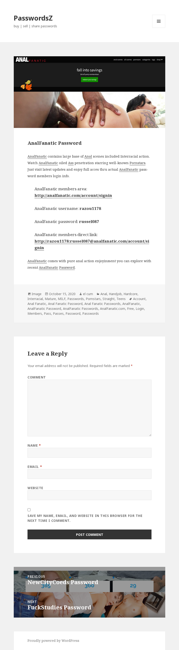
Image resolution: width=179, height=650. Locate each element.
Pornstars (137, 163)
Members (35, 313)
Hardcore (131, 294)
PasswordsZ (33, 17)
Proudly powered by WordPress (53, 640)
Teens (121, 299)
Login (140, 308)
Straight (109, 299)
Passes (58, 313)
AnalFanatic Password (44, 308)
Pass (47, 313)
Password (67, 267)
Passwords (75, 299)
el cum (88, 294)
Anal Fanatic (37, 303)
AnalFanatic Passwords (80, 308)
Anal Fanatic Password (65, 303)
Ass (71, 163)
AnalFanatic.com (112, 308)
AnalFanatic (37, 156)
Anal (88, 156)
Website (35, 488)
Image (36, 294)
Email (35, 466)
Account (139, 299)
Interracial (35, 299)
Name (34, 445)
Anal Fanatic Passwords (102, 303)
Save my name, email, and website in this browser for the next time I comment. (85, 518)
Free (130, 308)
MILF (61, 299)
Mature (50, 299)
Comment (37, 377)
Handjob (115, 294)
